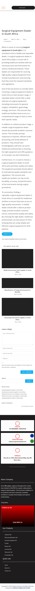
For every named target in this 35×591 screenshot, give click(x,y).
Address (17, 456)
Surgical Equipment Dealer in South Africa (15, 239)
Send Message (17, 439)
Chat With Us (17, 522)
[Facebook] (4, 512)
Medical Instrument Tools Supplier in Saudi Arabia (14, 396)
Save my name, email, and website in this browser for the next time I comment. (17, 366)
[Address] (17, 450)
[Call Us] (17, 423)
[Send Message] (17, 436)
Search (4, 378)
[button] (8, 7)
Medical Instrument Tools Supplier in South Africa (17, 271)
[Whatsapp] (32, 441)
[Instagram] (7, 512)
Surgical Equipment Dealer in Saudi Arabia (12, 398)
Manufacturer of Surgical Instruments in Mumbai (17, 291)
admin (6, 39)
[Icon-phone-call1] (32, 436)
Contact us (7, 234)
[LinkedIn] (11, 512)
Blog (24, 39)
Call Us (17, 427)
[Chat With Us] (17, 518)
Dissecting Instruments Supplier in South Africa (17, 318)
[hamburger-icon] (3, 7)
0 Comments (7, 41)
